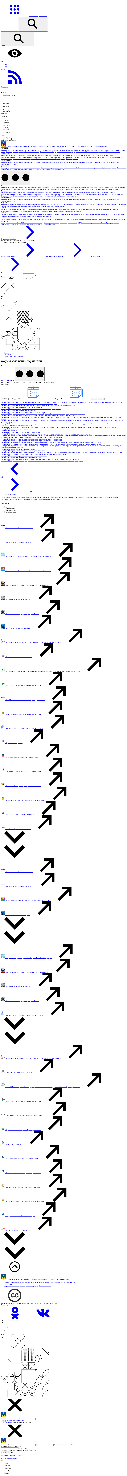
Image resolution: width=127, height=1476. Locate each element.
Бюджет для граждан (7, 209)
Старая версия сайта (45, 1286)
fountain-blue (8, 1467)
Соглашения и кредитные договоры (22, 169)
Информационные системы (9, 162)
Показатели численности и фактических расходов (48, 211)
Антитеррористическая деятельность (55, 223)
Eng (5, 66)
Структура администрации (110, 162)
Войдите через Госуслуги (9, 1458)
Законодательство (34, 214)
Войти (19, 1455)
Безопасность (70, 1282)
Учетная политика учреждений (55, 169)
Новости (59, 1282)
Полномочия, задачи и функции (70, 162)
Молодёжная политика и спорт (71, 155)
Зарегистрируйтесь (7, 1422)
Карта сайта (8, 1284)
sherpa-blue (7, 1472)
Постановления (83, 168)
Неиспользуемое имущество (15, 152)
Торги (57, 159)
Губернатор (38, 382)
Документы (4, 166)
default (6, 1463)
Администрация (5, 160)
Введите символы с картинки (10, 1446)
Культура (116, 150)
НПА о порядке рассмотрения (56, 214)
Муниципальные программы (90, 155)
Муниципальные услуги (107, 155)
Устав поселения (39, 169)
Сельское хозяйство (116, 157)
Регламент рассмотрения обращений (19, 216)
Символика (97, 162)
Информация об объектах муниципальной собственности (63, 150)
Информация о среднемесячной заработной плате (88, 209)
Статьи (12, 224)
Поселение (4, 148)
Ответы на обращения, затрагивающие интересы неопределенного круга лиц (90, 214)
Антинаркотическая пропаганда (33, 223)
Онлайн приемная (6, 214)
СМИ (24, 382)
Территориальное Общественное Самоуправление (90, 152)
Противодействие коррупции (68, 159)
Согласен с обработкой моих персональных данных (17, 1450)
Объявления (28, 152)
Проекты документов (95, 168)
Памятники (35, 152)
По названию (5, 384)
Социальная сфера (6, 159)
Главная (6, 353)
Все (2, 380)
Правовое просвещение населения (61, 157)
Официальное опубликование (50, 168)
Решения (105, 219)
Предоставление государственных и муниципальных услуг (91, 157)
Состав (110, 219)
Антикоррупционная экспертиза (11, 168)
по (50, 399)
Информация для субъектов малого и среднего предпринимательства (23, 150)
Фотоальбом (110, 152)
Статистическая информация (45, 159)
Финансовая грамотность (73, 211)
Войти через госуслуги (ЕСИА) (16, 1420)
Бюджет (46, 1282)
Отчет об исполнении (25, 211)
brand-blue (7, 1465)
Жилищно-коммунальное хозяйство (49, 155)
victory (6, 1473)
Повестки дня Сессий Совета (41, 219)
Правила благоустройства (41, 157)
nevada (6, 1470)
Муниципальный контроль (24, 157)
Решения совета (6, 169)
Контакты (43, 214)
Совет (64, 1282)
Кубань (5, 380)
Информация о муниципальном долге (60, 209)
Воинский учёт (72, 223)
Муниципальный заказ (8, 157)
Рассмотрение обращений (9, 499)
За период (52, 399)
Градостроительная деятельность (27, 155)
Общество (11, 380)
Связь (30, 382)
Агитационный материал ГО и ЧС (12, 223)
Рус (5, 64)
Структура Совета (119, 219)
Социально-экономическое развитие (24, 159)
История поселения (88, 150)
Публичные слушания (109, 168)
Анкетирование (6, 155)
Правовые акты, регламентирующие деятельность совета (84, 219)
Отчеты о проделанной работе (28, 162)
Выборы (13, 155)
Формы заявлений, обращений (41, 216)
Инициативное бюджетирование (36, 209)
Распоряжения (121, 168)
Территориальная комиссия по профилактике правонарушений (35, 224)
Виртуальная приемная (11, 1286)
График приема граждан (20, 214)
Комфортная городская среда (104, 150)
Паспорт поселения (46, 152)
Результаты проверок (87, 162)
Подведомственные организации (62, 152)
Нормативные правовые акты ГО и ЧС (93, 223)
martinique (7, 1468)
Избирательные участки (24, 219)
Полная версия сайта (7, 1305)
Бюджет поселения (20, 209)
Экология (117, 152)
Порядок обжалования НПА (69, 168)
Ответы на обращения (61, 497)
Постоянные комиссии (58, 219)
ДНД (79, 223)
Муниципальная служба (8, 164)
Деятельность (5, 153)
